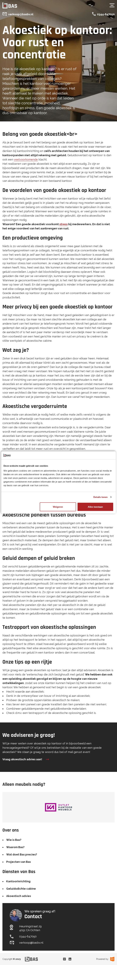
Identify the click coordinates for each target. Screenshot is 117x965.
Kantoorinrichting (18, 881)
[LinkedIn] (69, 959)
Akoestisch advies (18, 896)
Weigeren (58, 506)
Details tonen (100, 497)
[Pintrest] (64, 959)
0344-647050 (106, 14)
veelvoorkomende (26, 159)
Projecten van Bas (18, 861)
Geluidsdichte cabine (21, 888)
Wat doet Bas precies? (21, 854)
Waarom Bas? (15, 847)
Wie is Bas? (13, 839)
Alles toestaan (95, 506)
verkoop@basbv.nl (20, 14)
